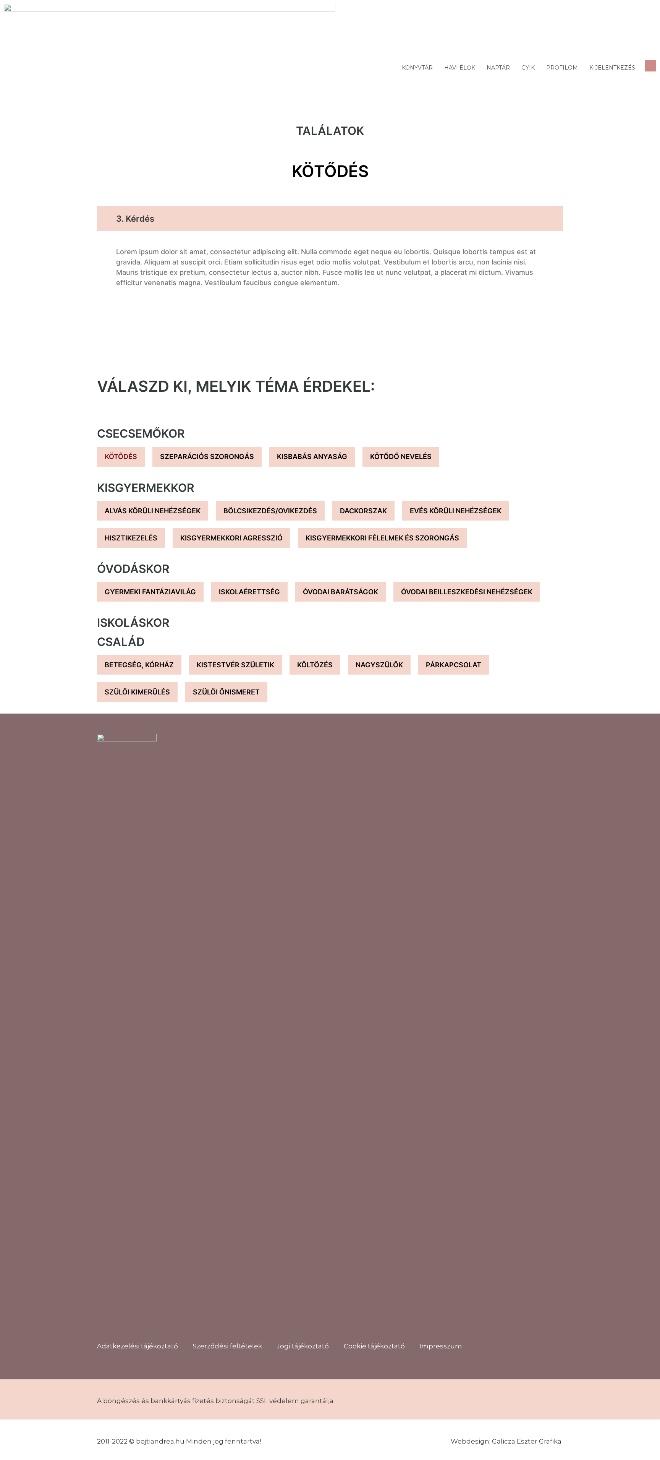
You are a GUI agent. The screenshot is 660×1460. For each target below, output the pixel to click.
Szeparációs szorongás (207, 457)
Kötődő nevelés (401, 457)
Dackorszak (363, 511)
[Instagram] (106, 1324)
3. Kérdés (135, 219)
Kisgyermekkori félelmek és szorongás (382, 538)
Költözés (315, 665)
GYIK (528, 67)
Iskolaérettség (249, 592)
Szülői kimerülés (137, 692)
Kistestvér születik (235, 665)
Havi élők (459, 67)
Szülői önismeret (226, 692)
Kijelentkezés (612, 67)
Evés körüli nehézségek (455, 511)
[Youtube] (148, 1324)
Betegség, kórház (139, 665)
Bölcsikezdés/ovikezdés (270, 511)
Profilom (562, 67)
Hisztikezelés (131, 538)
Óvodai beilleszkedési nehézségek (466, 592)
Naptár (498, 67)
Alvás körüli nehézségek (153, 511)
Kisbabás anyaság (312, 457)
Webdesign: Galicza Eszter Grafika (507, 1441)
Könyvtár (417, 67)
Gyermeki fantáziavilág (150, 592)
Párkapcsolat (453, 665)
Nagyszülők (379, 665)
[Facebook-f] (127, 1324)
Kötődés (121, 457)
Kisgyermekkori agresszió (231, 538)
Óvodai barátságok (340, 592)
